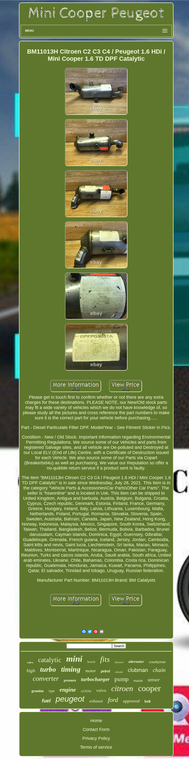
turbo (48, 669)
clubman (138, 670)
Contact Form (96, 729)
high (31, 670)
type (52, 691)
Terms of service (96, 747)
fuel (46, 700)
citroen (122, 688)
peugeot (70, 698)
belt (147, 701)
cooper (149, 688)
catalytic (49, 660)
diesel (119, 662)
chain (159, 670)
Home (96, 720)
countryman (157, 662)
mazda (138, 681)
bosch (91, 662)
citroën (119, 671)
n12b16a (86, 691)
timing (70, 669)
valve (30, 662)
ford (113, 699)
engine (68, 689)
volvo (101, 690)
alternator (136, 662)
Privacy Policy (96, 738)
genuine (38, 691)
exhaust (96, 701)
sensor (154, 679)
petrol (105, 671)
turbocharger (95, 679)
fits (105, 659)
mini (74, 659)
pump (121, 679)
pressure (70, 680)
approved (131, 700)
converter (46, 678)
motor (90, 670)
